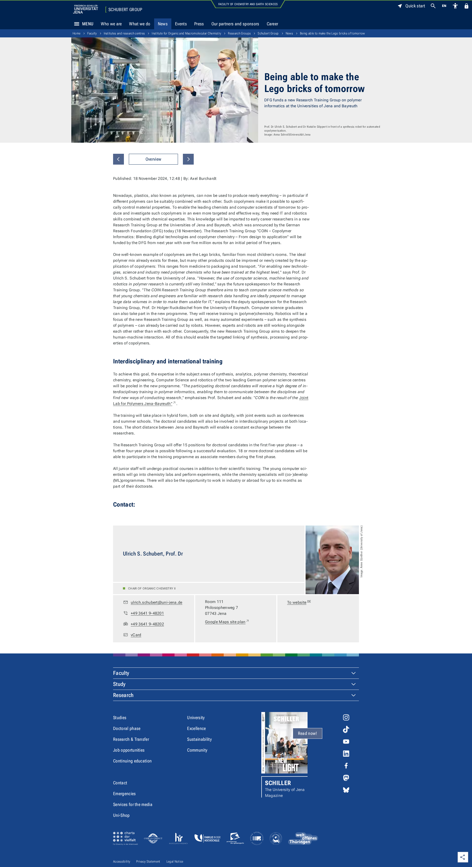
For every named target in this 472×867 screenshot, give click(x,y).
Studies (119, 717)
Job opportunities (129, 750)
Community (197, 750)
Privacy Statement (148, 861)
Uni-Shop (121, 815)
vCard (136, 635)
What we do (139, 23)
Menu (87, 23)
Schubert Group (125, 9)
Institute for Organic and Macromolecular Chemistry (186, 33)
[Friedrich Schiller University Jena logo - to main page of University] (85, 9)
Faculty (92, 33)
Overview (154, 159)
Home (76, 33)
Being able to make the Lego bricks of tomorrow (332, 33)
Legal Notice (174, 861)
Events (181, 23)
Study (119, 684)
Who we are (111, 23)
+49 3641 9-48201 (147, 613)
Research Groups (239, 33)
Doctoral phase (126, 728)
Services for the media (132, 804)
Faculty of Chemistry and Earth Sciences (248, 4)
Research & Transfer (131, 739)
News (163, 23)
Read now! (307, 733)
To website (299, 602)
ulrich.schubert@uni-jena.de (156, 602)
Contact (120, 782)
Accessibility (121, 861)
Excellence (196, 728)
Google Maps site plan (227, 621)
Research (123, 695)
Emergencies (124, 793)
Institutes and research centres (124, 33)
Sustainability (199, 739)
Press (199, 23)
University (196, 717)
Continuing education (132, 760)
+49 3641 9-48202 (147, 624)
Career (272, 23)
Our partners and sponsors (235, 23)
